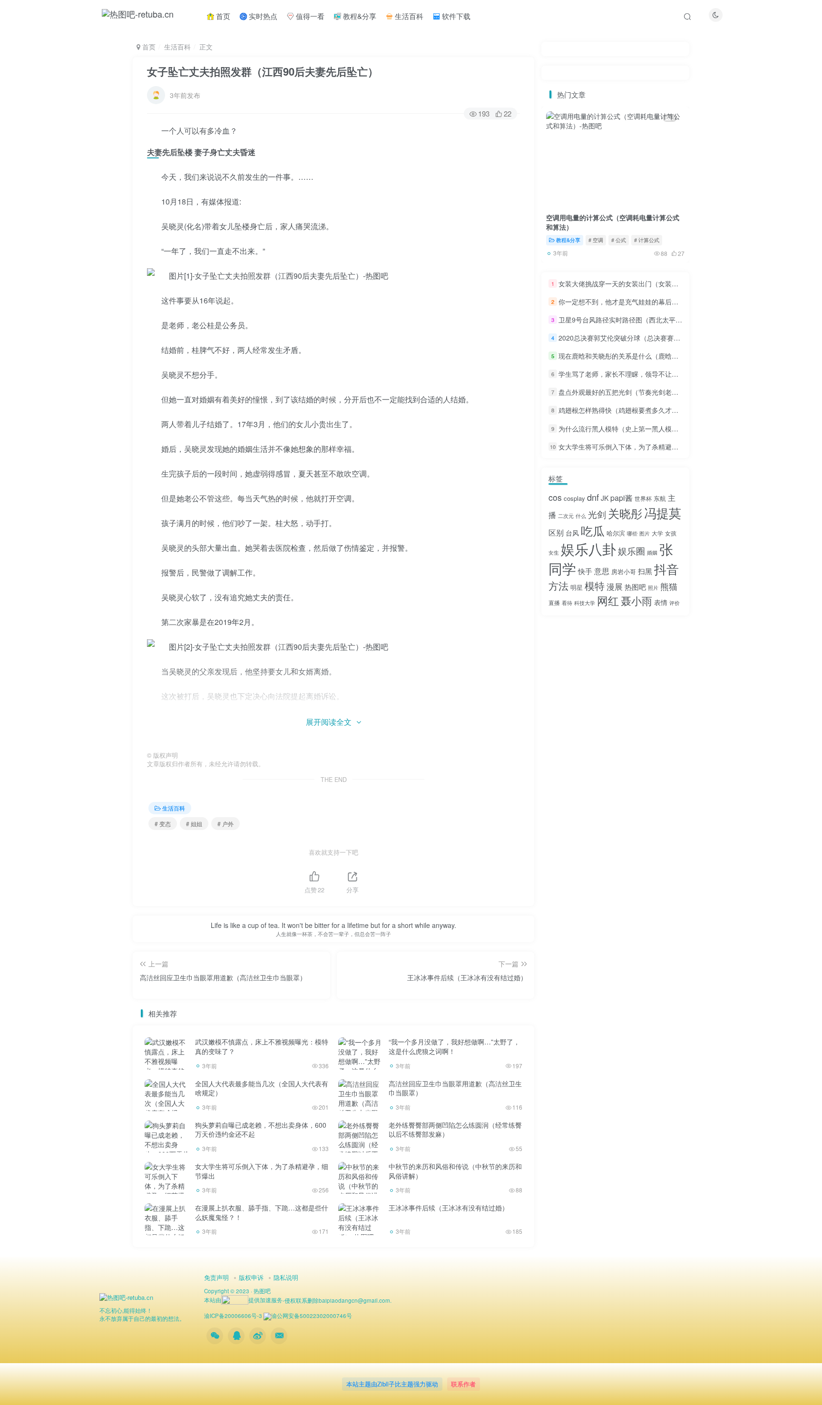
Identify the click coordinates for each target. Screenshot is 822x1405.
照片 (653, 587)
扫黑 (645, 571)
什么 (581, 515)
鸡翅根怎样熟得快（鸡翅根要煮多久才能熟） (625, 410)
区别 (556, 532)
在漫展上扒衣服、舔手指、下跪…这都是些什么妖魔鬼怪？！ (261, 1212)
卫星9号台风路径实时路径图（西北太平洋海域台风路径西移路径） (656, 319)
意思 (601, 571)
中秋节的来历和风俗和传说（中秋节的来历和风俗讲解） (455, 1171)
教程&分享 (358, 16)
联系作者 (463, 1383)
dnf (593, 497)
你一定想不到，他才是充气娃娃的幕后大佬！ (625, 301)
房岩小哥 (623, 571)
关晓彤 (625, 513)
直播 (554, 602)
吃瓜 (593, 530)
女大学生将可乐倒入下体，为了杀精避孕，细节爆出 (261, 1171)
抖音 (666, 568)
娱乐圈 (631, 550)
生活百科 (408, 16)
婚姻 (652, 552)
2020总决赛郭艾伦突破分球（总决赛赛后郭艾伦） (632, 337)
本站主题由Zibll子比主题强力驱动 (392, 1383)
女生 (553, 552)
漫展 (615, 586)
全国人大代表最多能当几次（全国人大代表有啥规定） (261, 1088)
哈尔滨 (616, 532)
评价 (674, 602)
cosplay (574, 498)
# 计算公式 (646, 240)
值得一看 (309, 16)
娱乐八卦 (588, 548)
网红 (608, 600)
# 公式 (618, 240)
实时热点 (262, 16)
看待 (567, 602)
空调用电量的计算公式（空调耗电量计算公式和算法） (612, 222)
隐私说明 (286, 1277)
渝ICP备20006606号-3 (233, 1315)
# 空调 (595, 240)
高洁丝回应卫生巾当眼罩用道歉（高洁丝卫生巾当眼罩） (455, 1088)
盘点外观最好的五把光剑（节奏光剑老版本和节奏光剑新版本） (651, 392)
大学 (657, 533)
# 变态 (163, 824)
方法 (558, 585)
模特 (595, 585)
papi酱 (621, 497)
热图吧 (635, 587)
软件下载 (455, 16)
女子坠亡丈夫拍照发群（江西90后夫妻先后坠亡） (262, 71)
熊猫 (668, 586)
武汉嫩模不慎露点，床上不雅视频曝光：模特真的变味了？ (261, 1046)
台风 (572, 532)
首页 (222, 16)
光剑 (597, 513)
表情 (660, 602)
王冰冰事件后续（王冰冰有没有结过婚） (449, 1207)
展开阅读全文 (329, 721)
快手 (585, 571)
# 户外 (225, 824)
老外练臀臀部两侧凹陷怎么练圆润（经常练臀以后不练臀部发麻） (455, 1129)
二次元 (566, 515)
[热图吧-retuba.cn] (126, 1296)
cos (555, 497)
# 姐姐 (194, 824)
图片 (644, 533)
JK (604, 498)
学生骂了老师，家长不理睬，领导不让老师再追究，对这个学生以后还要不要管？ (678, 374)
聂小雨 (636, 600)
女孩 (670, 533)
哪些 (632, 533)
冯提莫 (662, 512)
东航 (660, 498)
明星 (576, 587)
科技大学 (584, 602)
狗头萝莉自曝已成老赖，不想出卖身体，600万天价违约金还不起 (260, 1129)
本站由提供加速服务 (243, 1300)
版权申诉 (251, 1277)
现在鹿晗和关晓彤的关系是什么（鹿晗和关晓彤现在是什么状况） (655, 356)
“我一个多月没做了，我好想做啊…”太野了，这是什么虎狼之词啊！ (454, 1046)
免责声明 (216, 1277)
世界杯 (643, 498)
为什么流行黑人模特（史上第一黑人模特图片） (628, 428)
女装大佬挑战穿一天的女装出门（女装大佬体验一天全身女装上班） (658, 283)
